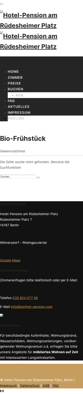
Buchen (15, 89)
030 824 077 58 (25, 298)
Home (13, 72)
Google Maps (10, 260)
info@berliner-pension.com (32, 307)
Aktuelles (19, 107)
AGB (19, 95)
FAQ (11, 101)
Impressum (19, 113)
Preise (14, 83)
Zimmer (15, 77)
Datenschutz (30, 385)
